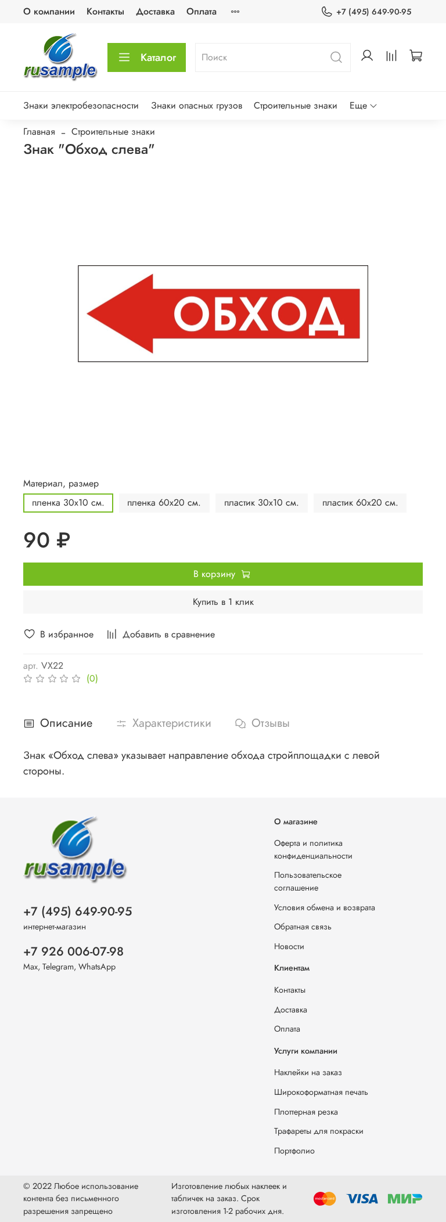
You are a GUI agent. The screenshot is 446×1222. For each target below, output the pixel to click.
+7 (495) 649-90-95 (373, 11)
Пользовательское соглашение (307, 881)
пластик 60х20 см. (360, 502)
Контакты (105, 11)
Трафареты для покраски (319, 1131)
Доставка (155, 11)
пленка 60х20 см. (164, 502)
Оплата (201, 11)
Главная (39, 131)
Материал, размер (61, 483)
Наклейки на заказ (308, 1072)
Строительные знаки (295, 105)
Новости (289, 946)
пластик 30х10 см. (261, 502)
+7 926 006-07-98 (73, 951)
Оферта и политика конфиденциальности (313, 849)
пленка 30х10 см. (68, 502)
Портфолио (294, 1150)
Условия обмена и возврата (324, 907)
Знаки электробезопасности (81, 105)
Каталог (158, 57)
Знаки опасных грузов (196, 105)
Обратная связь (303, 926)
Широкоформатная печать (321, 1092)
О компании (49, 11)
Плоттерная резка (306, 1112)
